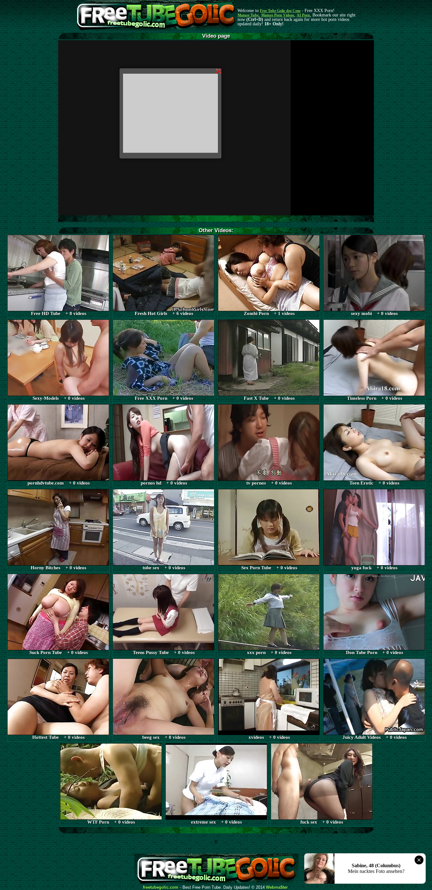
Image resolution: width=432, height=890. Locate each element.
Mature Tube (248, 15)
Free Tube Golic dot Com (280, 11)
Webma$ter (277, 887)
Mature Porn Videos (277, 15)
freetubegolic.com (160, 887)
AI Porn (303, 15)
